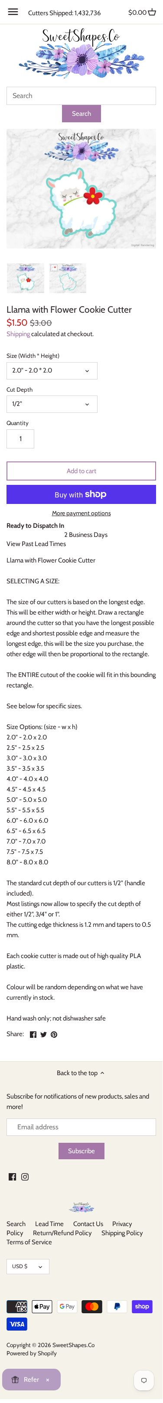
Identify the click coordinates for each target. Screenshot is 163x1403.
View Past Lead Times (36, 544)
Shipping (18, 334)
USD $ (19, 1266)
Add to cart (81, 471)
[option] (26, 278)
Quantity (18, 422)
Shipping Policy (122, 1233)
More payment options (81, 513)
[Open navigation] (13, 11)
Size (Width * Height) (33, 355)
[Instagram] (25, 1176)
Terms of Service (29, 1242)
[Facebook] (12, 1176)
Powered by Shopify (32, 1353)
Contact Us (88, 1224)
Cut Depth (20, 389)
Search (16, 1224)
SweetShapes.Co (73, 1344)
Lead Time (49, 1224)
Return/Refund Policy (62, 1233)
